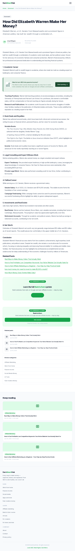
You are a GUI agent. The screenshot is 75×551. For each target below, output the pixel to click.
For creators (6, 519)
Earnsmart (11, 8)
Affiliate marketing (8, 509)
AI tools (5, 515)
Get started (37, 295)
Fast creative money (9, 501)
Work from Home (10, 366)
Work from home (8, 487)
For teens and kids (8, 522)
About (4, 530)
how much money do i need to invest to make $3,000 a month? (26, 269)
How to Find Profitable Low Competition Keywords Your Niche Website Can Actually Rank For (36, 263)
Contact (5, 533)
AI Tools (7, 377)
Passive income (7, 491)
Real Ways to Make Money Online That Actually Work (23, 259)
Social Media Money (11, 373)
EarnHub (9, 3)
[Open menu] (70, 3)
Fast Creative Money (11, 380)
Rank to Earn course (9, 512)
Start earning (62, 84)
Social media (7, 494)
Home (4, 8)
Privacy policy (7, 537)
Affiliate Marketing (10, 362)
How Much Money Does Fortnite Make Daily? (20, 273)
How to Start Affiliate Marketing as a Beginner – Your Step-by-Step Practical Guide (32, 266)
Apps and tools (7, 497)
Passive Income (9, 369)
